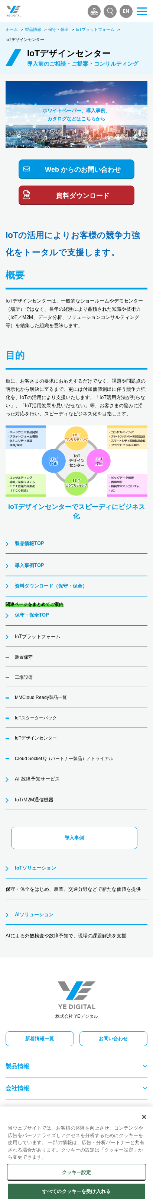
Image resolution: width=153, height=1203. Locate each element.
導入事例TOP (29, 565)
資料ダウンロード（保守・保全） (51, 586)
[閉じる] (144, 1117)
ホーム (12, 29)
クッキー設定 (76, 1172)
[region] (76, 1155)
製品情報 (33, 29)
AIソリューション (34, 914)
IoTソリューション (35, 868)
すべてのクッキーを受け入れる (76, 1191)
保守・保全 (58, 29)
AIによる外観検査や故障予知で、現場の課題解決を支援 (66, 935)
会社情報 (17, 1088)
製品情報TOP (29, 543)
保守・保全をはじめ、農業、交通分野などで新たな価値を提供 (73, 889)
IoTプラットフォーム (95, 29)
